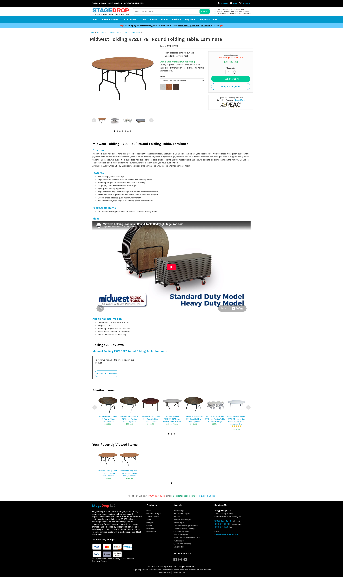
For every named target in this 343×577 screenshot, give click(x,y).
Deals (95, 19)
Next (151, 120)
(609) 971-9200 (221, 524)
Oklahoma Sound (181, 531)
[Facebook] (176, 560)
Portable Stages (110, 19)
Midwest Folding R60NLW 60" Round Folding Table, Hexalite (172, 419)
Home (92, 32)
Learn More (240, 100)
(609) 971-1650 (221, 527)
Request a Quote (208, 19)
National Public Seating (184, 528)
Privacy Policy (164, 572)
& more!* (215, 26)
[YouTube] (186, 560)
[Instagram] (180, 560)
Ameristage (179, 510)
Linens (164, 19)
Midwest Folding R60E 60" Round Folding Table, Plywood (194, 419)
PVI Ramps (179, 540)
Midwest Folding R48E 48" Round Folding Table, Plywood (108, 419)
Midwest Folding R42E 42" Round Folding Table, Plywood (129, 419)
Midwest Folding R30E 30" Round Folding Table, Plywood (151, 419)
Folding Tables (135, 32)
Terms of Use (179, 572)
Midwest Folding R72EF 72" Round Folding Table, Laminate (107, 473)
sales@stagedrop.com (183, 496)
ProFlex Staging (181, 534)
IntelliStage (183, 26)
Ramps (153, 19)
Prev (94, 120)
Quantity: (230, 68)
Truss (143, 19)
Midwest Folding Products (186, 525)
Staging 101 (179, 546)
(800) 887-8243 (222, 521)
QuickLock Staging (182, 543)
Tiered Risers (129, 19)
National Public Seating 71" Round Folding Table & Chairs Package (215, 419)
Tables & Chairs (113, 32)
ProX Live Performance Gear (187, 537)
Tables (124, 32)
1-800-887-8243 (156, 496)
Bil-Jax (177, 516)
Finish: (163, 76)
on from (150, 26)
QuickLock (194, 26)
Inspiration (190, 19)
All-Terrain (205, 26)
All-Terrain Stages (182, 513)
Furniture (176, 19)
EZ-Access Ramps (182, 519)
